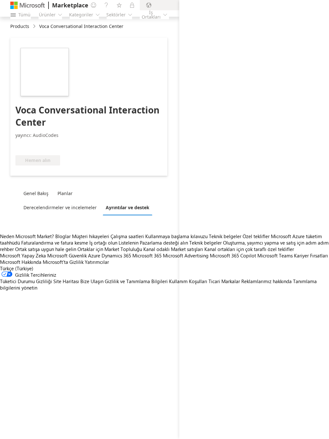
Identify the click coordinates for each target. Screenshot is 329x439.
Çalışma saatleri (127, 236)
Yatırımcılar (97, 262)
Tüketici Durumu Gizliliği (26, 281)
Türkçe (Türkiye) (16, 268)
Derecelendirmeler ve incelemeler (60, 207)
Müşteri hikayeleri (90, 236)
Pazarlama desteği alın (164, 242)
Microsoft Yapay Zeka (23, 255)
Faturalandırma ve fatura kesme (54, 242)
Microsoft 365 (147, 255)
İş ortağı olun (103, 242)
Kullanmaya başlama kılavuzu (176, 236)
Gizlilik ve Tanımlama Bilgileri (136, 281)
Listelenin (128, 242)
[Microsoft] (27, 5)
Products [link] (19, 26)
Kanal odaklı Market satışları (173, 249)
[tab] (38, 193)
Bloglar (63, 236)
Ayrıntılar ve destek (127, 207)
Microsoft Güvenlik (67, 255)
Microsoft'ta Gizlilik (63, 262)
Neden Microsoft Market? (27, 236)
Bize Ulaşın (91, 281)
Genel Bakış (36, 193)
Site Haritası (66, 281)
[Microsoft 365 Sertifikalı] (39, 145)
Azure (94, 255)
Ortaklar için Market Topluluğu (109, 249)
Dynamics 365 (116, 255)
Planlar (65, 193)
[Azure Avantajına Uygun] (91, 145)
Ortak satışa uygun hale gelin (45, 249)
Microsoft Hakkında (20, 262)
